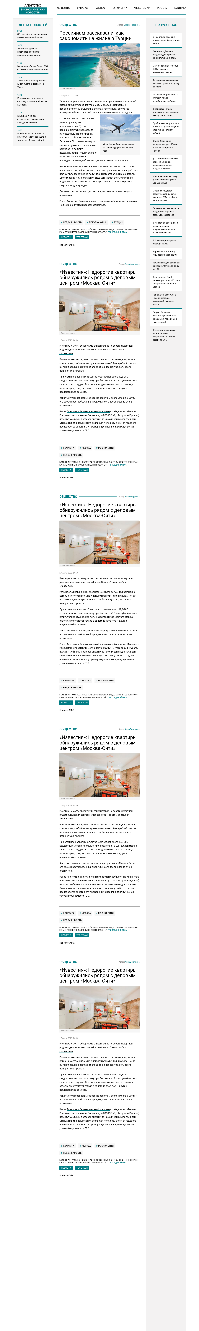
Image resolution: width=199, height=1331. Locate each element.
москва (86, 448)
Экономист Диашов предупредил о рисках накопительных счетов (164, 54)
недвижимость (72, 222)
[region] (32, 88)
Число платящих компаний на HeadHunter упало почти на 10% (166, 266)
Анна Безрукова (132, 264)
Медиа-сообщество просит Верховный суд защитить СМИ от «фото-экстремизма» (165, 195)
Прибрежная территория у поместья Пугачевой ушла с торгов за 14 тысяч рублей (166, 128)
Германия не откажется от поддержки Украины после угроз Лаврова (166, 211)
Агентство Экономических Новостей (88, 411)
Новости (66, 237)
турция (118, 222)
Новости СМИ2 (67, 245)
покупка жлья (98, 222)
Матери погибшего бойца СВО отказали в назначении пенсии (165, 69)
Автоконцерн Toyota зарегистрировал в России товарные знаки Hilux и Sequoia (166, 282)
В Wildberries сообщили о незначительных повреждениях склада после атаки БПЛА (165, 227)
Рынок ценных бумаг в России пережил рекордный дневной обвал (164, 299)
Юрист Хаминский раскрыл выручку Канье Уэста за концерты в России (165, 146)
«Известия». (66, 353)
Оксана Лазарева (132, 25)
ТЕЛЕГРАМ (82, 237)
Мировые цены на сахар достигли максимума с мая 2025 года (165, 179)
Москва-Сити (106, 448)
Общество (63, 7)
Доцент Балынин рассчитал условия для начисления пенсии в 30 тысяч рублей (165, 317)
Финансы (83, 7)
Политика (179, 7)
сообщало (114, 201)
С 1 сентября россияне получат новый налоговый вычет (166, 40)
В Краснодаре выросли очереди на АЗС (164, 242)
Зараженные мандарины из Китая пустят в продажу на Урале (166, 83)
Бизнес (100, 7)
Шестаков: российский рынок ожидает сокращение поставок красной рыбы (164, 335)
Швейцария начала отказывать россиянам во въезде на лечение (166, 112)
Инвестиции (141, 7)
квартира (68, 448)
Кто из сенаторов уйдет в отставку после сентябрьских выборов (165, 97)
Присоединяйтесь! (117, 232)
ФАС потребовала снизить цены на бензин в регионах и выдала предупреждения (166, 163)
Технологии (119, 7)
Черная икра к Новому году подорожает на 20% (165, 253)
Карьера (161, 7)
